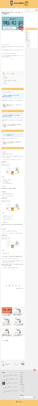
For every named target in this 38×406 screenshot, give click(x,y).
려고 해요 (5, 82)
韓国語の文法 (22, 288)
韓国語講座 (28, 46)
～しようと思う (5, 77)
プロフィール (22, 403)
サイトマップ (18, 403)
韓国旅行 (27, 35)
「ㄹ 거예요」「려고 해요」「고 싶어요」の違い (9, 80)
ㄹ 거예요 (5, 81)
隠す (12, 73)
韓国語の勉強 (28, 40)
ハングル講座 (28, 42)
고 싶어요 (5, 83)
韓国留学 (27, 39)
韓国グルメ (28, 32)
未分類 (27, 30)
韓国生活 (27, 37)
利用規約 (15, 403)
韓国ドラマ (28, 34)
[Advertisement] (13, 38)
